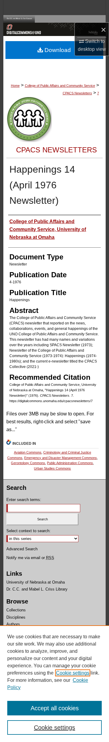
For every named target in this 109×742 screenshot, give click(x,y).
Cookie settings (72, 672)
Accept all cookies (55, 708)
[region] (54, 683)
